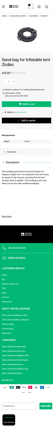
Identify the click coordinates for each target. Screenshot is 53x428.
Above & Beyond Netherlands (15, 360)
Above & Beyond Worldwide (14, 346)
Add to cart (29, 104)
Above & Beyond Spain (12, 373)
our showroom (20, 112)
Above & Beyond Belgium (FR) (15, 355)
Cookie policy (8, 328)
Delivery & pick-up (10, 284)
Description (12, 152)
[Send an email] (4, 258)
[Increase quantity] (14, 81)
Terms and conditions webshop (15, 319)
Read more (7, 216)
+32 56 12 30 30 (16, 247)
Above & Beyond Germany (13, 351)
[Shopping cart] (47, 6)
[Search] (31, 6)
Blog (4, 292)
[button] (8, 420)
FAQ (4, 288)
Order (4, 275)
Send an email (17, 258)
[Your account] (39, 6)
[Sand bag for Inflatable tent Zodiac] (26, 35)
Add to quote (28, 120)
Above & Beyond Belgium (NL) (15, 368)
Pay (3, 279)
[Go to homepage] (16, 6)
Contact (5, 297)
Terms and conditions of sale (14, 315)
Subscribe (46, 406)
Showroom (6, 301)
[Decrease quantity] (4, 81)
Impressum (7, 333)
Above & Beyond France (12, 364)
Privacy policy (8, 324)
